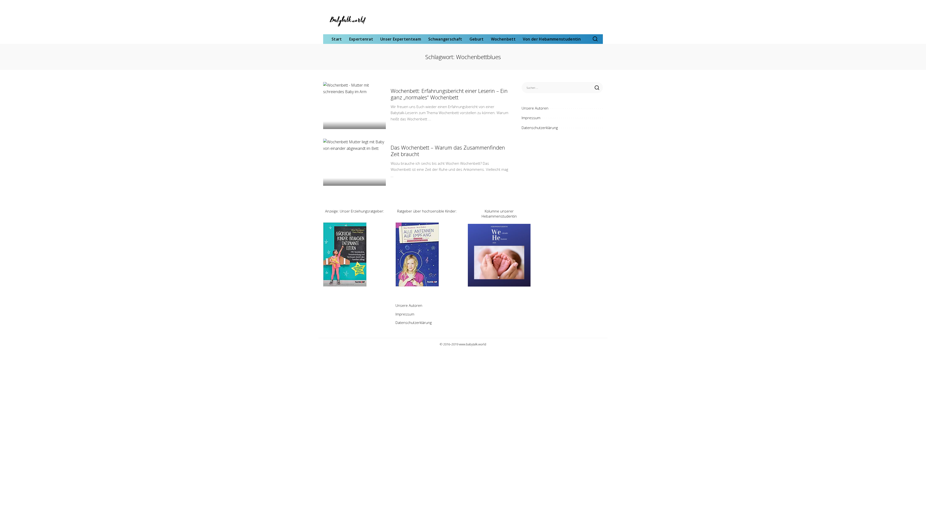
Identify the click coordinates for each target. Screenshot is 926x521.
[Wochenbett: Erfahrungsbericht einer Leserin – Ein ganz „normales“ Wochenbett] (354, 105)
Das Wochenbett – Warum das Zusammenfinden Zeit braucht (448, 151)
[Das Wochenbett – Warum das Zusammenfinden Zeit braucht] (354, 162)
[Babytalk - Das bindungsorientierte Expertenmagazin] (347, 21)
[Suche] (595, 39)
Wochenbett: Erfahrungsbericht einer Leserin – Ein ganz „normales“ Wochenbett (449, 94)
